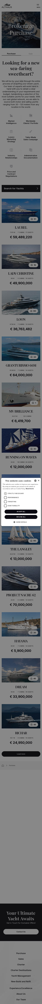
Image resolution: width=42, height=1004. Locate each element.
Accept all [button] (21, 512)
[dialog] (21, 502)
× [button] (38, 480)
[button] (21, 522)
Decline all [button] (21, 517)
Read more (30, 488)
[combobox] (35, 481)
